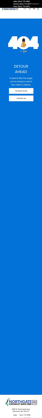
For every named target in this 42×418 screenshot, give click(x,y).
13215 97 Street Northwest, (21, 409)
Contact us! (21, 98)
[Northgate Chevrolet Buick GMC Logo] (11, 8)
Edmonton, (17, 411)
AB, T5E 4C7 (25, 411)
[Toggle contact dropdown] (39, 3)
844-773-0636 (25, 415)
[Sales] (34, 8)
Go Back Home (21, 91)
